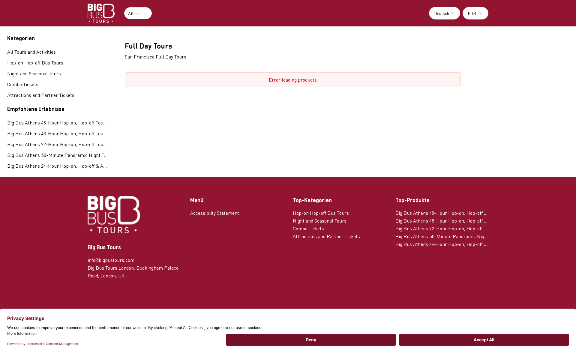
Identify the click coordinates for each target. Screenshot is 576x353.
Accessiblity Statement (214, 213)
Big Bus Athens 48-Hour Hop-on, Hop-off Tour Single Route (57, 122)
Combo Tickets (308, 228)
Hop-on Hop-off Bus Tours (321, 213)
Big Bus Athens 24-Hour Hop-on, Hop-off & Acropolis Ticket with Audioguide (57, 166)
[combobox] (444, 13)
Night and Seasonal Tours (319, 220)
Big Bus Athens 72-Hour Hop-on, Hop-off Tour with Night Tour (57, 144)
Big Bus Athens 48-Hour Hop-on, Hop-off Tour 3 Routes (57, 133)
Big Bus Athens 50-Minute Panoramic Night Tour (57, 155)
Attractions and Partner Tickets (326, 236)
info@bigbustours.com (111, 260)
